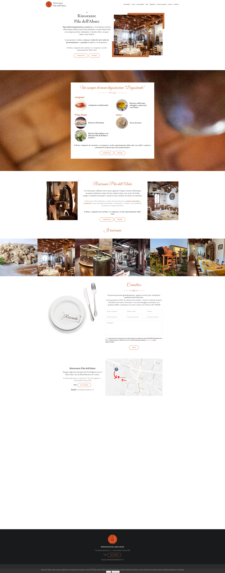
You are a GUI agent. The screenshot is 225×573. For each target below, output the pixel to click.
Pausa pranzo (140, 4)
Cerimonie (152, 4)
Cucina (133, 4)
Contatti (176, 4)
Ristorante (127, 4)
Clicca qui (150, 340)
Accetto (108, 571)
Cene (146, 4)
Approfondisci (115, 571)
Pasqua (170, 4)
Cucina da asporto (161, 4)
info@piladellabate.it (82, 390)
